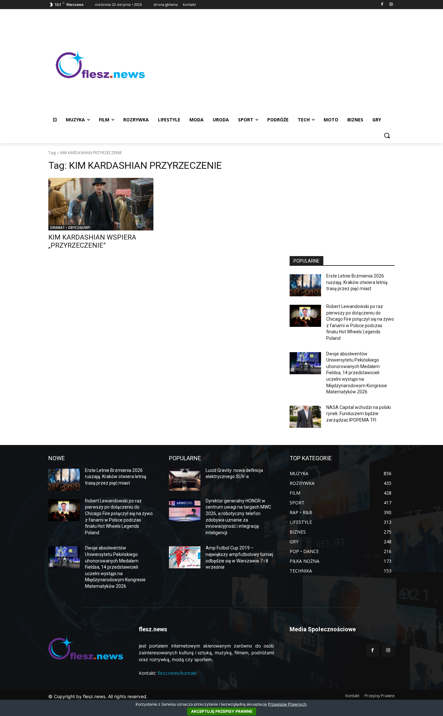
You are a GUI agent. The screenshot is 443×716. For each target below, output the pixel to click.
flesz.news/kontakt (177, 673)
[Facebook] (382, 4)
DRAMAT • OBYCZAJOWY (70, 227)
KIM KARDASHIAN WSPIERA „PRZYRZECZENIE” (92, 241)
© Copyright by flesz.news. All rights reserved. (98, 696)
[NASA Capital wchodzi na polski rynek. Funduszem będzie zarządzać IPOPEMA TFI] (305, 417)
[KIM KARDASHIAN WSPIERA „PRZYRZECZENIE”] (100, 204)
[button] (387, 135)
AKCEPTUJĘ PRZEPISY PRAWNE (221, 711)
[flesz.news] (100, 63)
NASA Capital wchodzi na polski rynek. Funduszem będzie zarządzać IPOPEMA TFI (358, 414)
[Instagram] (391, 4)
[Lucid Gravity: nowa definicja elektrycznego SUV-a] (184, 480)
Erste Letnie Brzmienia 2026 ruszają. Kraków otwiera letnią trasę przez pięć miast (357, 282)
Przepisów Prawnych (287, 704)
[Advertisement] (273, 63)
